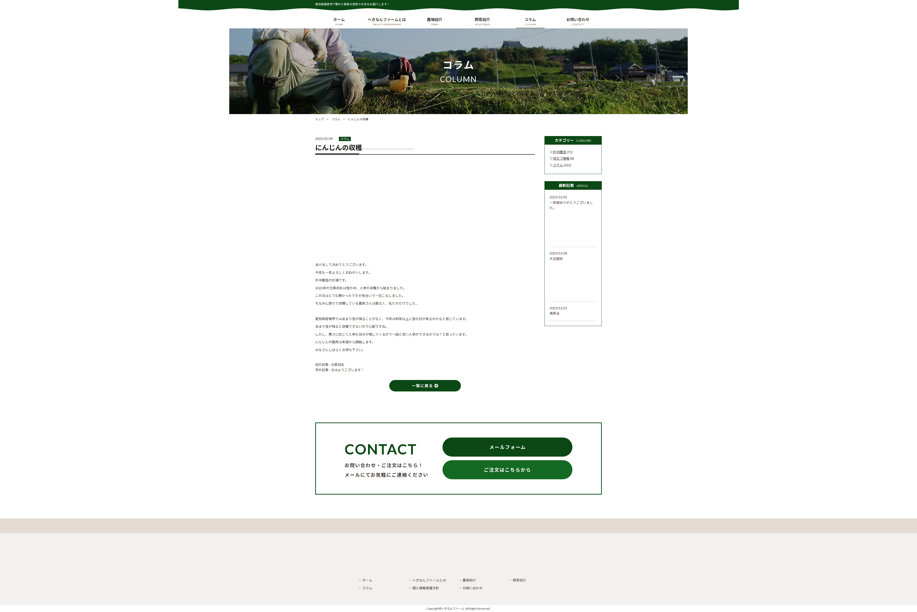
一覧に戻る (423, 385)
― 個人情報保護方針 (423, 588)
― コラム (365, 588)
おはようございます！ (347, 370)
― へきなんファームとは (427, 580)
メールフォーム (507, 447)
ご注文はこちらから (507, 470)
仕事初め (337, 365)
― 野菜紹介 (517, 580)
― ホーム (365, 580)
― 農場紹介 (467, 580)
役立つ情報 (561, 158)
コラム (345, 139)
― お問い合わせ (470, 588)
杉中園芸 (559, 152)
